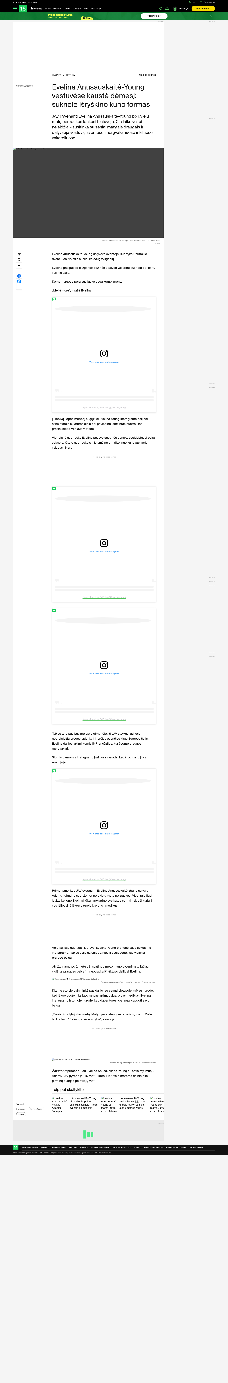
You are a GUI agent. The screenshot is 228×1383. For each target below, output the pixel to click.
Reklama (45, 1147)
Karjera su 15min (59, 1147)
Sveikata (21, 1109)
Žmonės (28, 85)
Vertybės (73, 1147)
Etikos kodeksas (196, 1147)
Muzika (67, 8)
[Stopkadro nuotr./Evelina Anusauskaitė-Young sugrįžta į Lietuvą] (104, 979)
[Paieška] (160, 8)
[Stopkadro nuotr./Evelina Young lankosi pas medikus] (104, 1059)
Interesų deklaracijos (100, 1147)
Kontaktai (84, 1147)
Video (86, 8)
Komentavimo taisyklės (176, 1147)
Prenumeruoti (203, 8)
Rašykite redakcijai (30, 1147)
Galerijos (77, 8)
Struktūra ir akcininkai (121, 1147)
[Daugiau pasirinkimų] (19, 287)
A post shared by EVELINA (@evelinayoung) (104, 407)
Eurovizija (96, 8)
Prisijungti (183, 8)
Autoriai (137, 1147)
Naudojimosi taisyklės (153, 1147)
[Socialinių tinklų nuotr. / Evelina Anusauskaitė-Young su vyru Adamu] (88, 193)
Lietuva (47, 8)
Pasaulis (57, 8)
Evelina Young (36, 1109)
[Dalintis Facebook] (19, 275)
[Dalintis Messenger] (19, 281)
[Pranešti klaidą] (19, 265)
